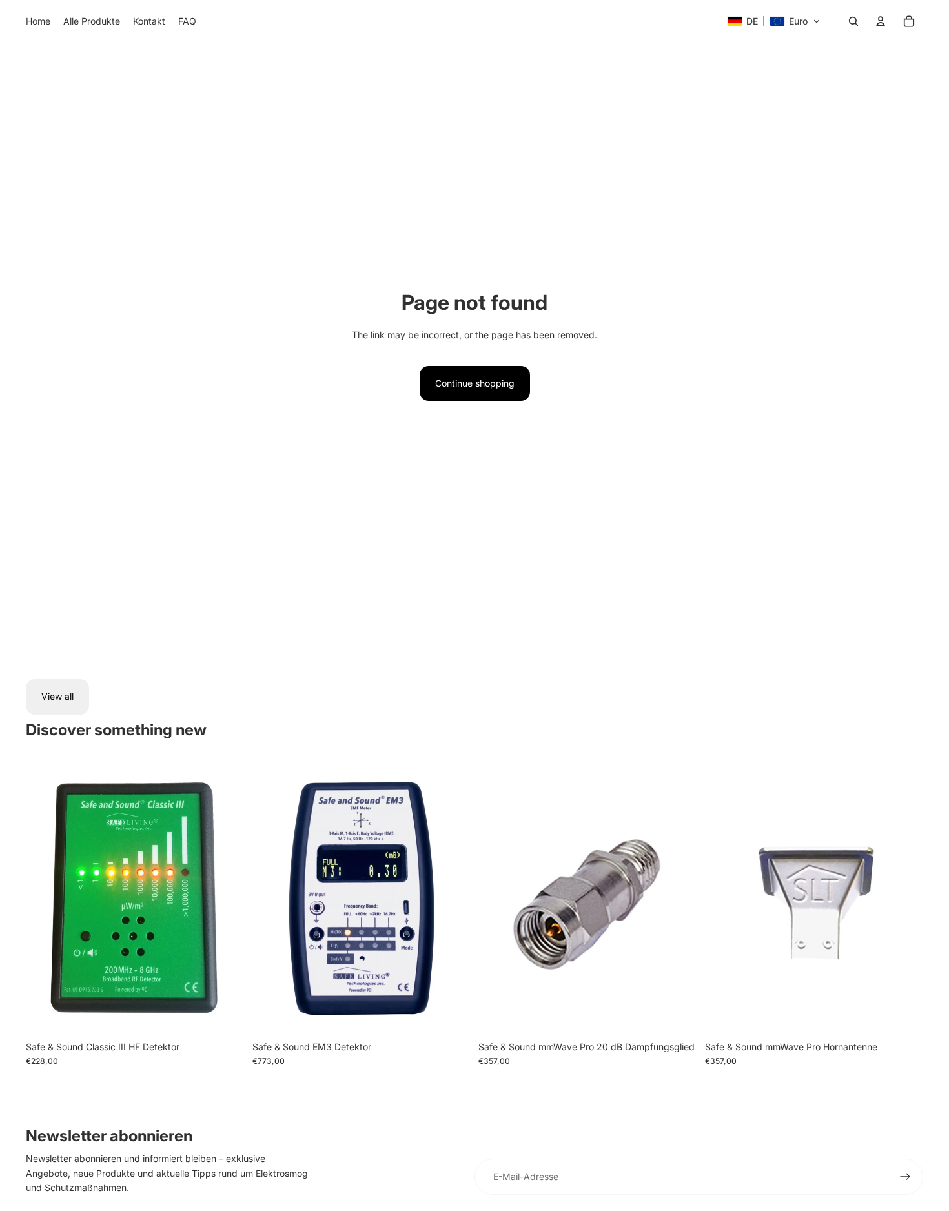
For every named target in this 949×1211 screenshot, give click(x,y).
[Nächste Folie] (225, 898)
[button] (774, 21)
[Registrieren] (905, 1177)
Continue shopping (475, 383)
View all (57, 696)
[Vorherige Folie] (45, 898)
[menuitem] (38, 21)
